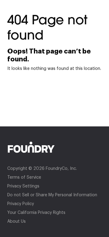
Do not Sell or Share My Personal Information (52, 195)
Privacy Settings (23, 186)
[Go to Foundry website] (54, 147)
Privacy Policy (20, 204)
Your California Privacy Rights (36, 213)
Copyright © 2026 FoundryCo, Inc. (42, 169)
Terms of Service (24, 177)
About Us (16, 221)
